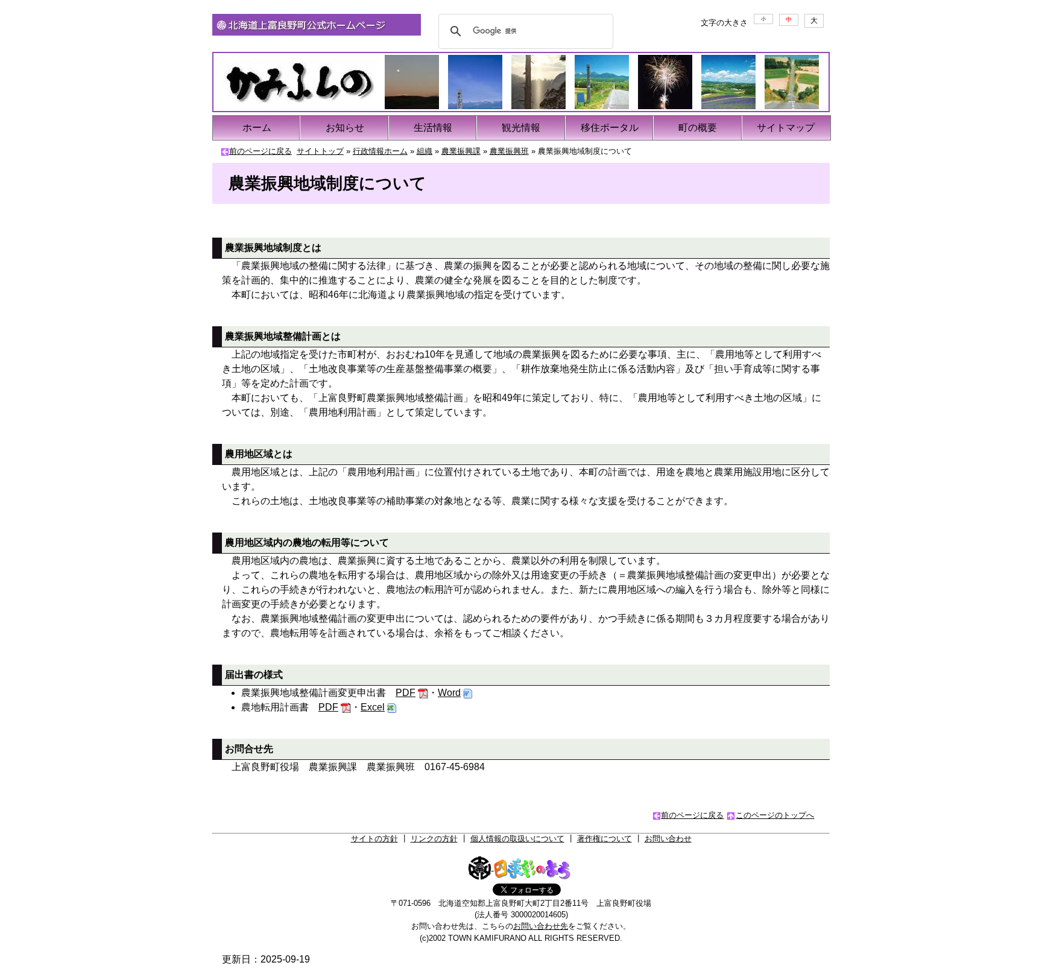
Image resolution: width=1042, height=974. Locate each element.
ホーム (256, 127)
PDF (405, 693)
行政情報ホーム (380, 151)
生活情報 (433, 127)
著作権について (604, 838)
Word (449, 693)
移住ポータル (610, 127)
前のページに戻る (260, 151)
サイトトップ (320, 151)
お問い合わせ (668, 838)
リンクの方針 (434, 838)
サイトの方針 (374, 838)
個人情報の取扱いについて (517, 838)
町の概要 (697, 127)
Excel (373, 707)
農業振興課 (461, 151)
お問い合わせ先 (540, 926)
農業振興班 (509, 151)
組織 (424, 151)
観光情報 (521, 127)
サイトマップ (786, 127)
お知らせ (345, 127)
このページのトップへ (775, 815)
